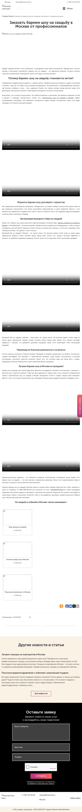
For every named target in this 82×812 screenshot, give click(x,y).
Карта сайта (75, 798)
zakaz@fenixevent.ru (23, 2)
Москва (7, 2)
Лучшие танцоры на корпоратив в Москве (23, 654)
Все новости (41, 694)
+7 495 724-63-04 (73, 2)
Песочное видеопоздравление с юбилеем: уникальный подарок (35, 673)
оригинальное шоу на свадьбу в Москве (57, 98)
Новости (12, 16)
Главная (5, 16)
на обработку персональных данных (40, 783)
